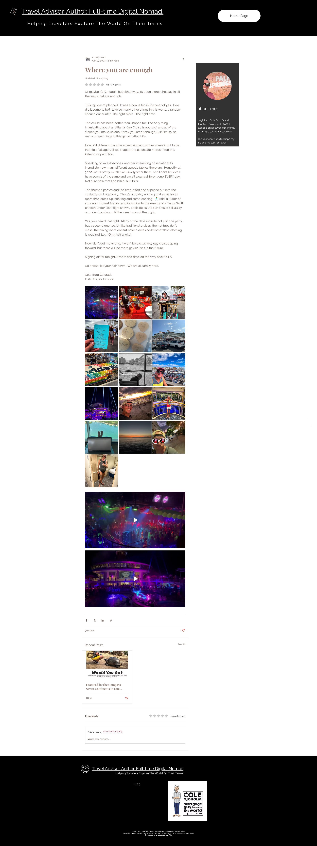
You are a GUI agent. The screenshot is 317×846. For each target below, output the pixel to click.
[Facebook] (310, 426)
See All (181, 644)
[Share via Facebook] (86, 620)
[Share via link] (110, 620)
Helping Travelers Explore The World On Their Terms (149, 773)
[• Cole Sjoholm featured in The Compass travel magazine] (107, 665)
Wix (170, 835)
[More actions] (183, 59)
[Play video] (135, 520)
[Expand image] (101, 302)
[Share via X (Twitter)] (94, 620)
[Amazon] (310, 432)
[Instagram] (310, 420)
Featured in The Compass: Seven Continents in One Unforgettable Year (104, 687)
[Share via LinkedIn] (102, 620)
